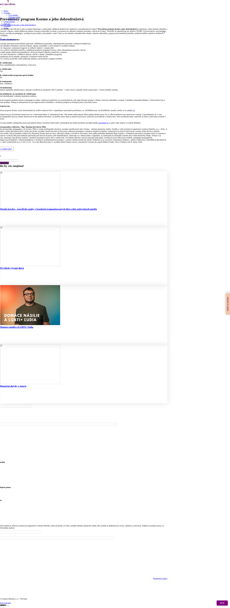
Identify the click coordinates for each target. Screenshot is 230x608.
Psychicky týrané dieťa (12, 268)
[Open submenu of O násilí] (10, 13)
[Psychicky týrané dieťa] (83, 246)
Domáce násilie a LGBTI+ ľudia (16, 327)
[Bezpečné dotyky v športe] (83, 364)
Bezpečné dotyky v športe (13, 386)
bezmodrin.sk (103, 123)
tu (134, 110)
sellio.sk (31, 599)
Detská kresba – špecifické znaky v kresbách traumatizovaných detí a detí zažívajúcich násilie (48, 209)
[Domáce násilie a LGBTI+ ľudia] (83, 305)
